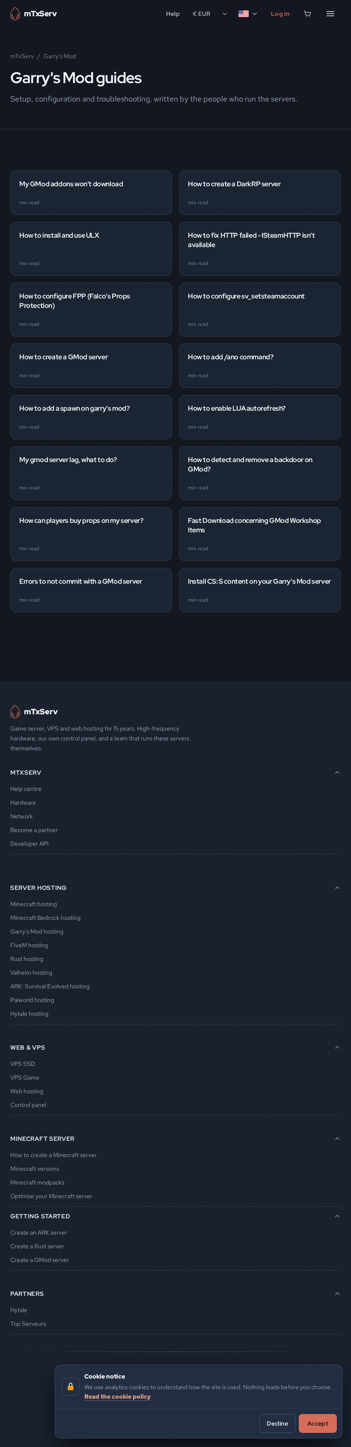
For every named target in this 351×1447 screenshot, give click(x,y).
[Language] (248, 13)
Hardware (23, 802)
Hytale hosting (29, 1013)
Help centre (26, 789)
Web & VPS (27, 1047)
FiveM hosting (29, 945)
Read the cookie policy (117, 1396)
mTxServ (22, 56)
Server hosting (38, 888)
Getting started (40, 1216)
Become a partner (34, 830)
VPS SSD (22, 1064)
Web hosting (26, 1091)
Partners (27, 1294)
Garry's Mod (60, 56)
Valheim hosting (31, 972)
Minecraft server (42, 1139)
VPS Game (24, 1077)
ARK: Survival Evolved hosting (49, 986)
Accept (317, 1423)
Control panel (28, 1105)
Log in (280, 14)
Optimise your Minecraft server (51, 1196)
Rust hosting (26, 959)
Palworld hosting (32, 1000)
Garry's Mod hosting (36, 931)
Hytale (18, 1310)
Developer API (29, 843)
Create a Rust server (37, 1246)
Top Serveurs (28, 1324)
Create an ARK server (38, 1232)
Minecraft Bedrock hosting (45, 918)
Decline (277, 1423)
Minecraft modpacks (37, 1182)
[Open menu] (330, 13)
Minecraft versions (34, 1169)
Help (172, 14)
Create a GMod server (39, 1260)
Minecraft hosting (33, 904)
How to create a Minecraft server (53, 1155)
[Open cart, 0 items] (307, 13)
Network (21, 816)
